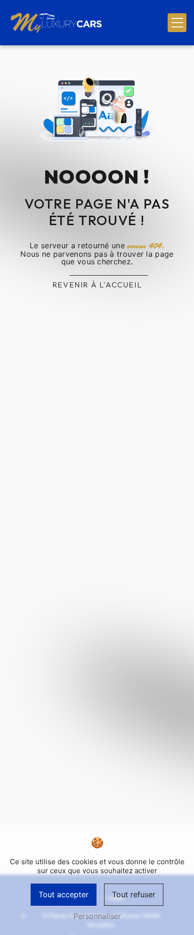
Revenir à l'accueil (97, 284)
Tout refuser (133, 894)
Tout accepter (64, 894)
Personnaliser (97, 916)
